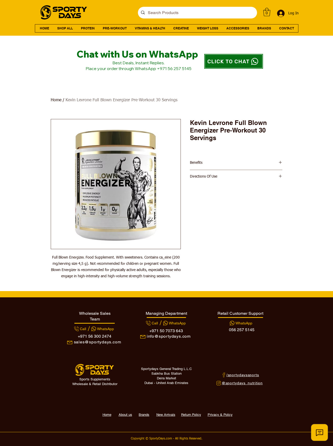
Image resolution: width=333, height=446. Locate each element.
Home (56, 100)
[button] (266, 12)
